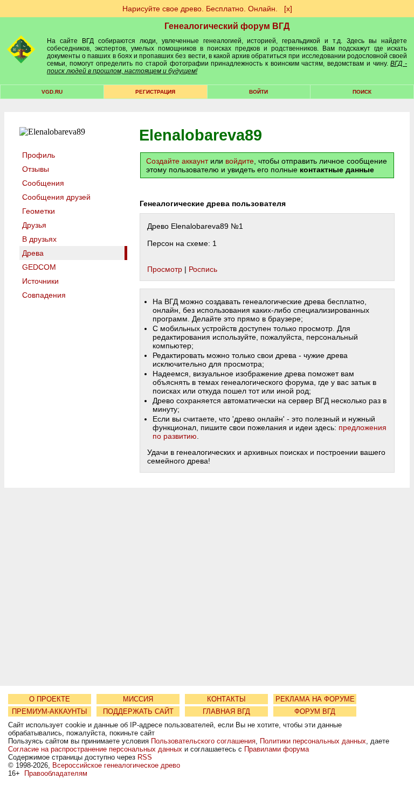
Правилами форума (276, 749)
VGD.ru (52, 92)
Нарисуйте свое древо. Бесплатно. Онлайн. (200, 8)
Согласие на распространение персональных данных (95, 749)
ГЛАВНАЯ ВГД (226, 711)
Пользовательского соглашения (203, 741)
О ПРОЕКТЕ (49, 699)
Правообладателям (55, 773)
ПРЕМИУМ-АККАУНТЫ (49, 711)
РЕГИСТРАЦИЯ (155, 92)
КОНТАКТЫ (226, 699)
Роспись (203, 269)
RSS (144, 757)
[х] (288, 8)
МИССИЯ (138, 699)
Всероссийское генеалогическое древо (116, 765)
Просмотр (164, 269)
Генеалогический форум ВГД (226, 26)
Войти (258, 92)
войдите (239, 161)
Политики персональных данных (313, 741)
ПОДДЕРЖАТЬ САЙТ (138, 711)
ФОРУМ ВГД (314, 711)
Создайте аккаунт (177, 161)
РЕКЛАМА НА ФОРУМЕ (315, 699)
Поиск (362, 92)
